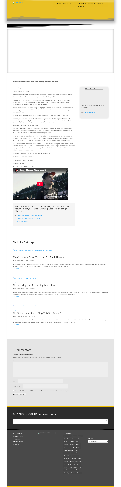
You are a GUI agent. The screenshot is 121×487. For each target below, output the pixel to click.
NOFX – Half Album (22, 221)
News (64, 3)
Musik (71, 3)
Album (65, 436)
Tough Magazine (73, 467)
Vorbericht (78, 473)
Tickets (65, 467)
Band (70, 436)
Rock (65, 464)
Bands (75, 436)
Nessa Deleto (17, 260)
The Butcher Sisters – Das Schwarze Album (30, 215)
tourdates (66, 470)
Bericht (80, 436)
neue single (75, 456)
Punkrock (66, 461)
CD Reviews (16, 255)
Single (69, 464)
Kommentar (17, 361)
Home (59, 3)
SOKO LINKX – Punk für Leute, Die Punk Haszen (38, 257)
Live (73, 447)
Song (74, 464)
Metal (65, 450)
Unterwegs (80, 3)
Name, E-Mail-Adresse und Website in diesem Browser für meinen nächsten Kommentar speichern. (43, 391)
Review (72, 461)
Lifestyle (90, 3)
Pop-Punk (74, 458)
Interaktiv (100, 3)
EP (72, 439)
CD (64, 439)
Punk (79, 458)
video (76, 470)
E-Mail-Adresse (17, 386)
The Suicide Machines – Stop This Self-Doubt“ (37, 313)
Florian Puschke (90, 112)
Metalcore (70, 450)
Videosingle (67, 473)
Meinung (78, 447)
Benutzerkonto (17, 439)
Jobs (14, 434)
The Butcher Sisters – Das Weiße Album (29, 218)
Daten (68, 439)
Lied (69, 447)
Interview (66, 444)
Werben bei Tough (18, 436)
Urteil (72, 470)
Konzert (72, 444)
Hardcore (71, 441)
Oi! (69, 458)
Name (15, 381)
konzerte (78, 444)
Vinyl (72, 473)
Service (80, 6)
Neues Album (67, 456)
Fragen (65, 441)
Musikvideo (67, 453)
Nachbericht (74, 453)
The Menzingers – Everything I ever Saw (34, 285)
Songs (78, 464)
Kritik (65, 447)
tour (80, 467)
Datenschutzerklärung (19, 442)
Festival (77, 439)
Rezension (78, 461)
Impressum (16, 444)
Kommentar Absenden (19, 394)
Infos (77, 441)
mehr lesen (16, 268)
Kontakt (19, 434)
